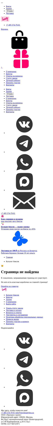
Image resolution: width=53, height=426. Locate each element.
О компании (11, 71)
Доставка (10, 13)
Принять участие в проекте (17, 321)
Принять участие (13, 83)
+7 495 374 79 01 (8, 413)
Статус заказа (11, 78)
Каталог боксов (12, 295)
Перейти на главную (9, 286)
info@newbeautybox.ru (24, 413)
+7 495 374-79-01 (13, 25)
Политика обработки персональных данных (24, 317)
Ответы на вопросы (14, 76)
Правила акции (12, 319)
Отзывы (10, 11)
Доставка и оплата (13, 310)
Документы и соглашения (17, 315)
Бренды (9, 74)
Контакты (10, 85)
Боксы (8, 6)
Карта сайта (11, 304)
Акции (9, 8)
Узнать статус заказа (14, 308)
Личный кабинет (13, 80)
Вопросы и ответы (14, 313)
